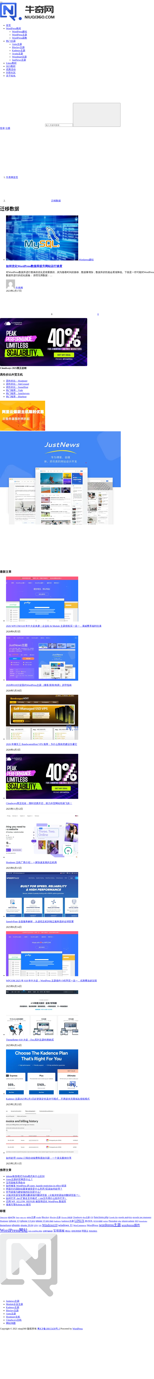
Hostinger (4, 1221)
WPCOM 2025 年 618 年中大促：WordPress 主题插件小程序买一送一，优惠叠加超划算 (51, 980)
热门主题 (11, 41)
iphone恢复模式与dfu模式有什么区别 (25, 1176)
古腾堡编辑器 (48, 1231)
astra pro (23, 1217)
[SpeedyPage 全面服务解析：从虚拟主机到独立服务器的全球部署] (42, 916)
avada (38, 1217)
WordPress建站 (19, 31)
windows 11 (65, 1225)
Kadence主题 (18, 50)
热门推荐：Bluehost (16, 396)
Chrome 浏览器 (66, 1217)
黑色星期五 (93, 1231)
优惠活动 (11, 69)
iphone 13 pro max (45, 1221)
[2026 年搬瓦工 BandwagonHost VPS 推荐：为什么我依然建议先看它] (42, 739)
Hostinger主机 (13, 1317)
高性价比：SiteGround (17, 384)
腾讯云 (68, 1231)
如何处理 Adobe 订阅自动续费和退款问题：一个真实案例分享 (38, 1158)
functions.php (101, 1217)
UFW (36, 1225)
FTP (91, 1217)
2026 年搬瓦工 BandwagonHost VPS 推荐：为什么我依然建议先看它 (41, 744)
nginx (105, 1221)
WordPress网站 (14, 1230)
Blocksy (45, 1217)
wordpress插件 (131, 1225)
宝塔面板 (59, 1230)
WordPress (92, 1225)
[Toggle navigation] (1, 2)
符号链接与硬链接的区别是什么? (23, 1192)
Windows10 (50, 1225)
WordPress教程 (13, 28)
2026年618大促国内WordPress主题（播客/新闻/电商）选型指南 (39, 685)
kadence (57, 1221)
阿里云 (85, 1231)
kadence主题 (68, 1221)
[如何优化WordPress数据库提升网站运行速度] (42, 259)
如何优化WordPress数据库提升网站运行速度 (34, 266)
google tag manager (142, 1217)
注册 (7, 128)
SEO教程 (10, 66)
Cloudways (77, 1217)
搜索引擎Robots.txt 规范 (18, 1204)
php (119, 1221)
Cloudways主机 (14, 1320)
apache (11, 1217)
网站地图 (11, 1323)
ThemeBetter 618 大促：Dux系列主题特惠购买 (30, 1039)
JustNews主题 (19, 60)
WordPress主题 (19, 34)
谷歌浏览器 (76, 1231)
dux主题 (86, 1217)
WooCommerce (79, 1225)
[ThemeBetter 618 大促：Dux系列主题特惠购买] (42, 1034)
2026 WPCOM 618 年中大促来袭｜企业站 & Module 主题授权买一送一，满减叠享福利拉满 (53, 626)
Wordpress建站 (86, 259)
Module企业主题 (14, 1304)
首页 (8, 25)
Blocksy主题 (18, 47)
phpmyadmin (128, 1221)
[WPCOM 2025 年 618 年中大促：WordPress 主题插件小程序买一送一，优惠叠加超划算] (42, 975)
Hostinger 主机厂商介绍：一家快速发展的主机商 (31, 862)
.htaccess (3, 1217)
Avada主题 (17, 53)
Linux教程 (11, 63)
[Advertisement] (77, 152)
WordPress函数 (19, 38)
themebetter (143, 1221)
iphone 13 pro (27, 1221)
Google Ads (113, 1217)
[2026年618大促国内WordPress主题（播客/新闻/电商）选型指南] (42, 680)
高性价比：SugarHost (17, 387)
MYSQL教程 (98, 1221)
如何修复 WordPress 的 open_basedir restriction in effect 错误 (36, 1185)
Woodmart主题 (19, 57)
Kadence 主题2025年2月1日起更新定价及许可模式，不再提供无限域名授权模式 (48, 1099)
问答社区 (11, 72)
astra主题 (31, 1217)
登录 (2, 128)
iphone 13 (14, 1221)
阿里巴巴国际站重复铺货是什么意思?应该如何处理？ (34, 1189)
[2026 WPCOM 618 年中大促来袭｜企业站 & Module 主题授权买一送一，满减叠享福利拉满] (42, 620)
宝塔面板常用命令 (15, 1182)
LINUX (79, 1220)
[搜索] (96, 115)
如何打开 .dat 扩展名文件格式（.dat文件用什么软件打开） (36, 1198)
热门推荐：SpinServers (17, 393)
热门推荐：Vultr (14, 390)
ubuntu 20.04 (26, 1225)
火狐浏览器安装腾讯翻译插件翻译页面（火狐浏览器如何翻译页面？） (43, 1195)
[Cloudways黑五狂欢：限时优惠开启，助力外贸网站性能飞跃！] (42, 798)
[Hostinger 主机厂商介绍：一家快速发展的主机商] (42, 857)
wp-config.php (35, 1231)
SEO (137, 1221)
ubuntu (16, 1225)
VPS (40, 1225)
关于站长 (11, 75)
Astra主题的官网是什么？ (19, 1179)
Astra (18, 1217)
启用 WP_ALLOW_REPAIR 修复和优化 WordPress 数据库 (36, 1201)
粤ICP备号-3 (48, 1328)
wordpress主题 (110, 1225)
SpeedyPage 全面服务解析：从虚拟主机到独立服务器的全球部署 (40, 921)
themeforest (5, 1225)
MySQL (89, 1221)
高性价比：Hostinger (16, 381)
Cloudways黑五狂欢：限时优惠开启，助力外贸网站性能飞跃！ (39, 803)
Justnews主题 (12, 1301)
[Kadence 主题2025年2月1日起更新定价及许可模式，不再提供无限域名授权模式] (42, 1093)
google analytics (125, 1217)
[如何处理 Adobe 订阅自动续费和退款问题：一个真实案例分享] (42, 1152)
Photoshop (113, 1221)
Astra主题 (17, 44)
